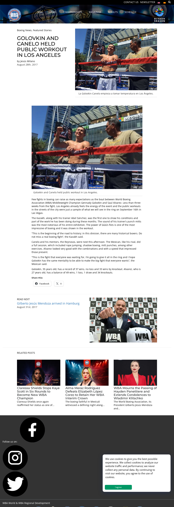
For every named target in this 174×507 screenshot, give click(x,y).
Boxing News (24, 30)
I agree (118, 487)
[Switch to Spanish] (165, 2)
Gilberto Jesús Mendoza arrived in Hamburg (48, 303)
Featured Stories (42, 30)
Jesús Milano (27, 61)
